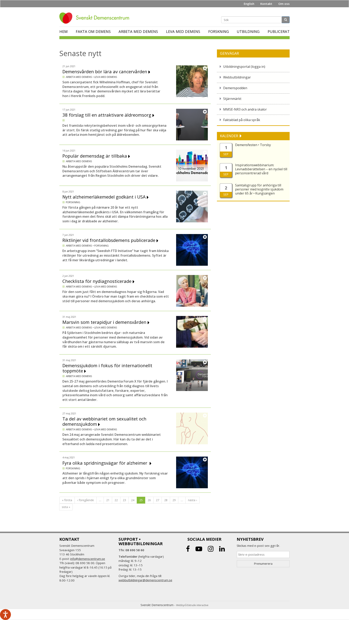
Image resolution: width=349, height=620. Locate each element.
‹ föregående (85, 500)
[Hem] (95, 18)
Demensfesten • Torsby (253, 145)
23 (124, 500)
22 (116, 500)
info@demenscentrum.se (87, 559)
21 (107, 500)
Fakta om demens (93, 31)
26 (149, 500)
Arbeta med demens (138, 31)
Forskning (218, 31)
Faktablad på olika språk (241, 120)
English (249, 4)
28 (165, 500)
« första (67, 500)
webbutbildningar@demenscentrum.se (145, 580)
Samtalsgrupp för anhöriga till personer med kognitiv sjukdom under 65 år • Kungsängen (259, 189)
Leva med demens (183, 31)
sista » (66, 507)
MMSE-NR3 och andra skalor (245, 109)
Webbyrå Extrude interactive (192, 605)
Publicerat (279, 31)
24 (132, 500)
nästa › (192, 500)
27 (157, 500)
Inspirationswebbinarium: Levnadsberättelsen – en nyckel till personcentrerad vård (261, 169)
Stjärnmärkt (232, 98)
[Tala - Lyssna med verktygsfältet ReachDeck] (5, 614)
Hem (63, 31)
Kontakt (266, 4)
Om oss (284, 4)
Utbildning (248, 31)
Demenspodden (235, 88)
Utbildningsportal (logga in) (244, 66)
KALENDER (229, 135)
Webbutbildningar (237, 77)
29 (174, 500)
